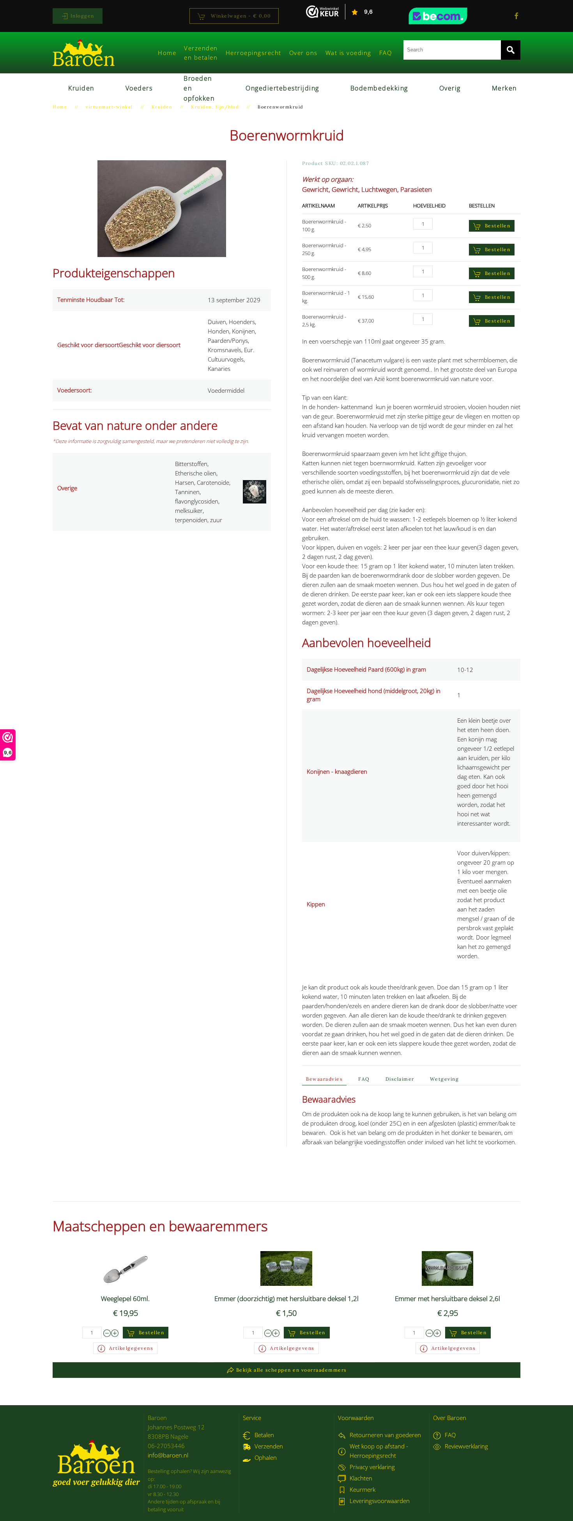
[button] (161, 208)
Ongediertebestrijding (282, 88)
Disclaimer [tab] (400, 1079)
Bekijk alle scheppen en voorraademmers (291, 1370)
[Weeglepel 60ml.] (125, 1267)
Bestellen (498, 226)
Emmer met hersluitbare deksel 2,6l (447, 1298)
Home (167, 53)
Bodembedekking (379, 88)
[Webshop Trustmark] (452, 16)
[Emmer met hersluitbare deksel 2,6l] (447, 1267)
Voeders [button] (139, 88)
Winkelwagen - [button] (240, 16)
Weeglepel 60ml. (125, 1298)
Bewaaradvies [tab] (324, 1079)
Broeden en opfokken (199, 88)
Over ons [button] (303, 53)
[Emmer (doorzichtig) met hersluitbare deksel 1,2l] (286, 1267)
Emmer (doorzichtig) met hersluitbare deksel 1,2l (286, 1298)
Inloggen (81, 16)
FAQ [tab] (364, 1079)
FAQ (385, 53)
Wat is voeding (348, 53)
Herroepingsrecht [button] (253, 53)
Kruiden (81, 88)
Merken (504, 88)
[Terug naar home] (84, 52)
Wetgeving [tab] (444, 1079)
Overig (450, 88)
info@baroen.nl (168, 1455)
